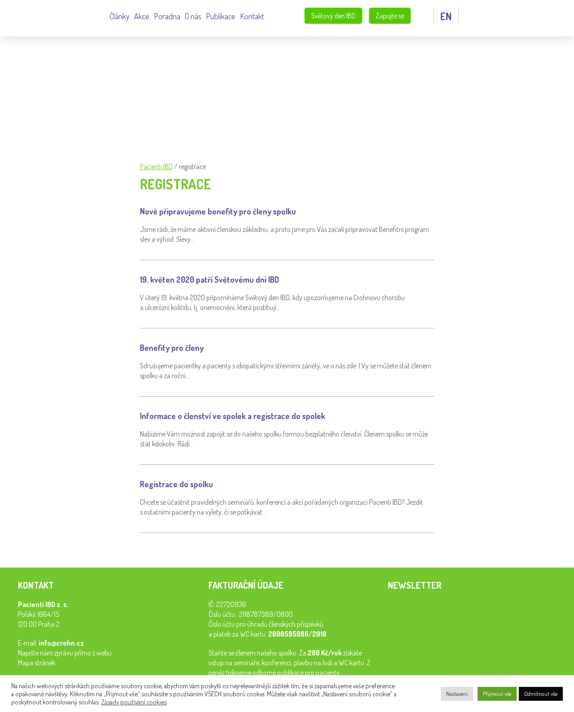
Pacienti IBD (58, 17)
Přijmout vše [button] (497, 693)
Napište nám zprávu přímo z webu (65, 652)
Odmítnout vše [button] (540, 693)
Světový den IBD (333, 15)
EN (446, 16)
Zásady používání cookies (134, 702)
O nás (193, 16)
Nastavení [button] (457, 693)
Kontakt (252, 16)
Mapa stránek (36, 662)
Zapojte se (390, 15)
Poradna (167, 16)
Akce (141, 16)
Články (119, 16)
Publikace (220, 16)
